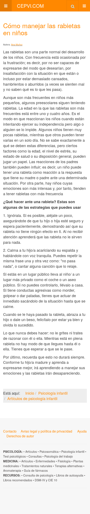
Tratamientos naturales (37, 466)
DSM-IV (40, 480)
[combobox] (72, 5)
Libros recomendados (17, 480)
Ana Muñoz (16, 44)
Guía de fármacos (36, 470)
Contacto (10, 431)
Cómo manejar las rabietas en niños (42, 29)
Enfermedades (45, 461)
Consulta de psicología (38, 475)
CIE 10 (52, 480)
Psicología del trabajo (58, 456)
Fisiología (64, 461)
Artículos (31, 451)
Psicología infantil (72, 451)
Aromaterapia (12, 470)
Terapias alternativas (68, 466)
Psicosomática (49, 451)
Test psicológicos (14, 456)
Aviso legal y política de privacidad (46, 431)
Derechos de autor (20, 436)
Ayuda (82, 431)
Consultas (35, 456)
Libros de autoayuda (69, 475)
